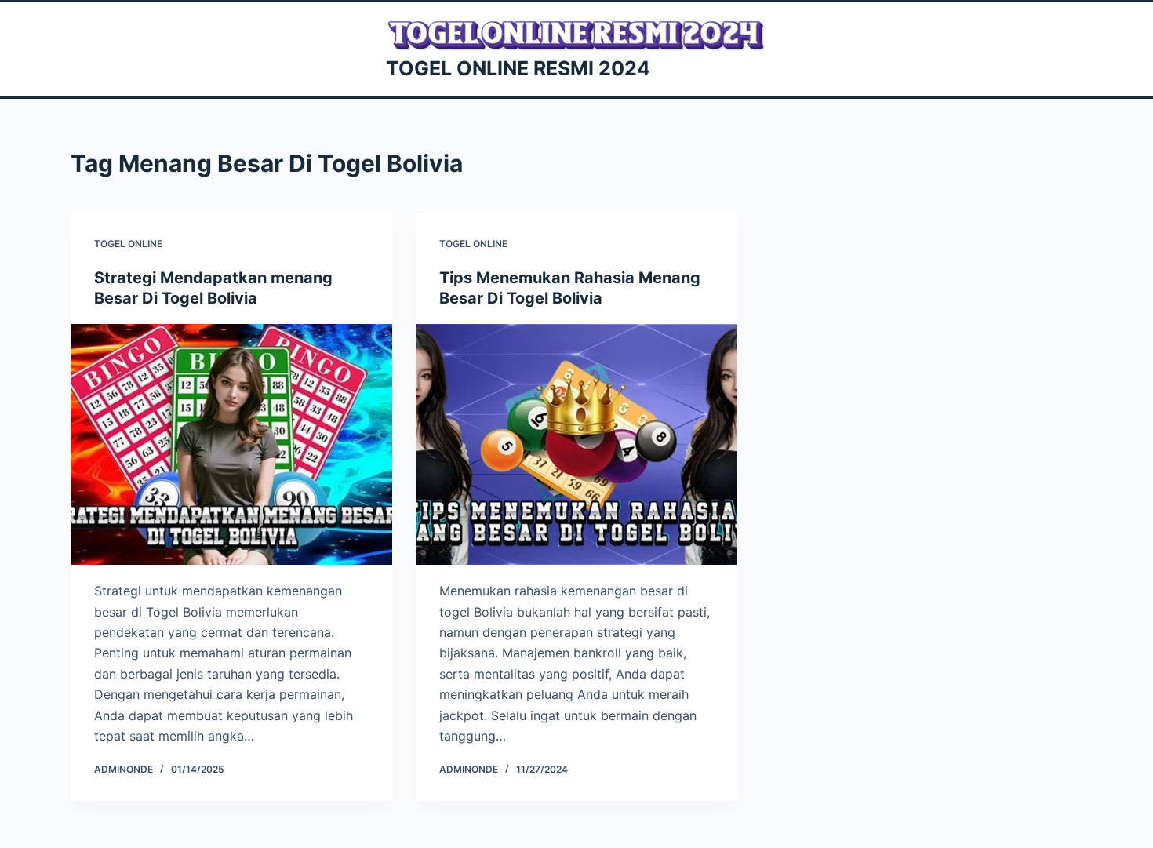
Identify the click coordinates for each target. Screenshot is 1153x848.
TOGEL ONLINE (128, 243)
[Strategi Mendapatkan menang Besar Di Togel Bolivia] (231, 445)
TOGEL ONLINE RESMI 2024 (518, 68)
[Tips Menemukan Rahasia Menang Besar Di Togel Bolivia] (576, 445)
